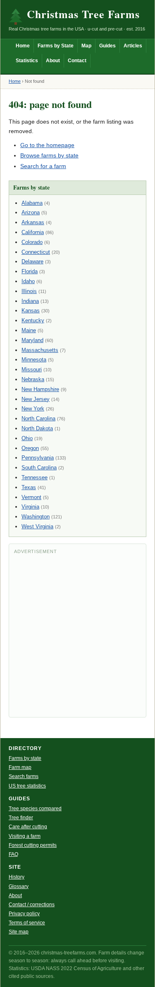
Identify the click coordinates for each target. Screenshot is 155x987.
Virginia (30, 507)
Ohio (27, 438)
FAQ (13, 854)
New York (32, 409)
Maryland (32, 340)
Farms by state (25, 758)
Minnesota (33, 359)
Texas (28, 487)
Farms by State (56, 46)
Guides (107, 46)
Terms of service (27, 923)
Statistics (27, 60)
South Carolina (39, 467)
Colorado (32, 242)
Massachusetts (39, 350)
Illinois (29, 291)
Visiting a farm (25, 836)
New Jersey (35, 399)
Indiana (30, 301)
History (16, 877)
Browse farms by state (49, 155)
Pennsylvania (37, 458)
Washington (35, 516)
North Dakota (37, 428)
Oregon (30, 448)
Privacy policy (24, 914)
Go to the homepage (47, 145)
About (53, 60)
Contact (77, 60)
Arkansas (32, 222)
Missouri (31, 369)
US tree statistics (27, 786)
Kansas (30, 310)
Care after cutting (28, 827)
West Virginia (37, 526)
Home (23, 46)
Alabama (32, 203)
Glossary (19, 886)
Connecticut (35, 252)
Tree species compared (35, 808)
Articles (133, 46)
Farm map (20, 767)
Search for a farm (43, 166)
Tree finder (21, 818)
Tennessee (34, 477)
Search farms (23, 776)
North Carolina (38, 418)
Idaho (28, 281)
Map (86, 46)
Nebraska (32, 379)
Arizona (30, 212)
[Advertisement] (77, 635)
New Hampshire (40, 389)
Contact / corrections (32, 904)
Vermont (31, 497)
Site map (19, 932)
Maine (28, 330)
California (32, 232)
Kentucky (32, 320)
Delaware (32, 261)
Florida (29, 271)
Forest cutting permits (33, 845)
